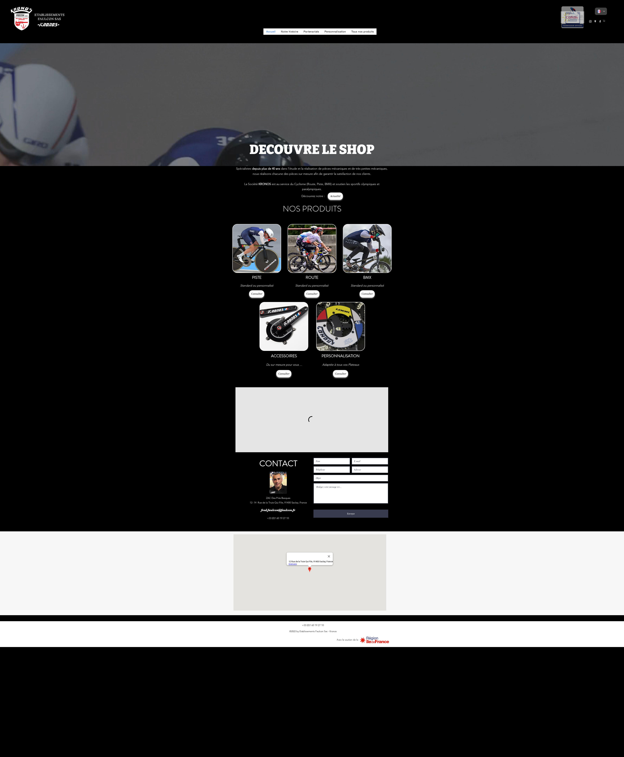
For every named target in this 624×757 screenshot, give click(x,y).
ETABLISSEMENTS (49, 14)
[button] (572, 17)
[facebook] (600, 21)
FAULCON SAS (47, 18)
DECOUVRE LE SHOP (311, 149)
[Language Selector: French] (601, 11)
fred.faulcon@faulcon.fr (278, 620)
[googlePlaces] (595, 21)
